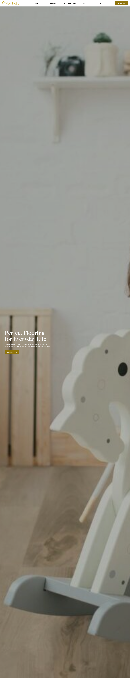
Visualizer (52, 3)
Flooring (37, 3)
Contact (99, 3)
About (85, 3)
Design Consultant (69, 3)
